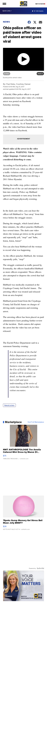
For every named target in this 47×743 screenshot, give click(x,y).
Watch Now (39, 4)
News (6, 22)
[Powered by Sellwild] (40, 568)
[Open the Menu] (4, 4)
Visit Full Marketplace (36, 422)
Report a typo (9, 405)
